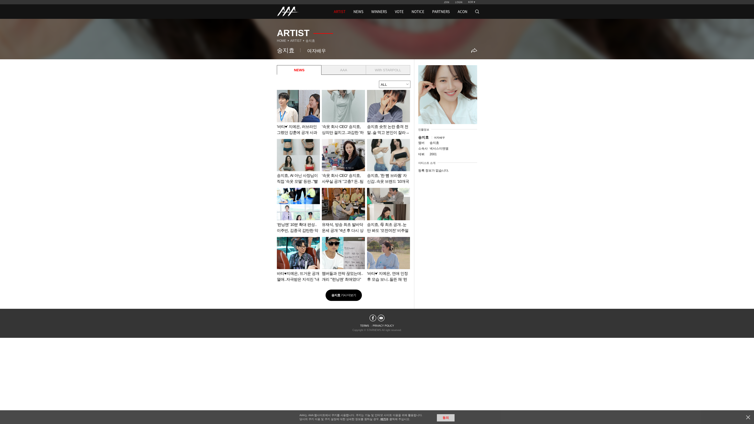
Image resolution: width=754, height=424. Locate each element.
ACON (462, 11)
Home (281, 40)
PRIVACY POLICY (383, 325)
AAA (343, 70)
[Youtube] (381, 318)
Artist (296, 40)
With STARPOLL (388, 70)
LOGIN (458, 2)
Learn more (298, 114)
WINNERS (379, 11)
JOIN (446, 2)
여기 (383, 419)
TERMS (364, 325)
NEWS (358, 11)
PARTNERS (441, 11)
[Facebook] (373, 318)
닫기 (748, 417)
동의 (446, 417)
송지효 (310, 40)
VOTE (399, 11)
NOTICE (418, 11)
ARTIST (340, 11)
